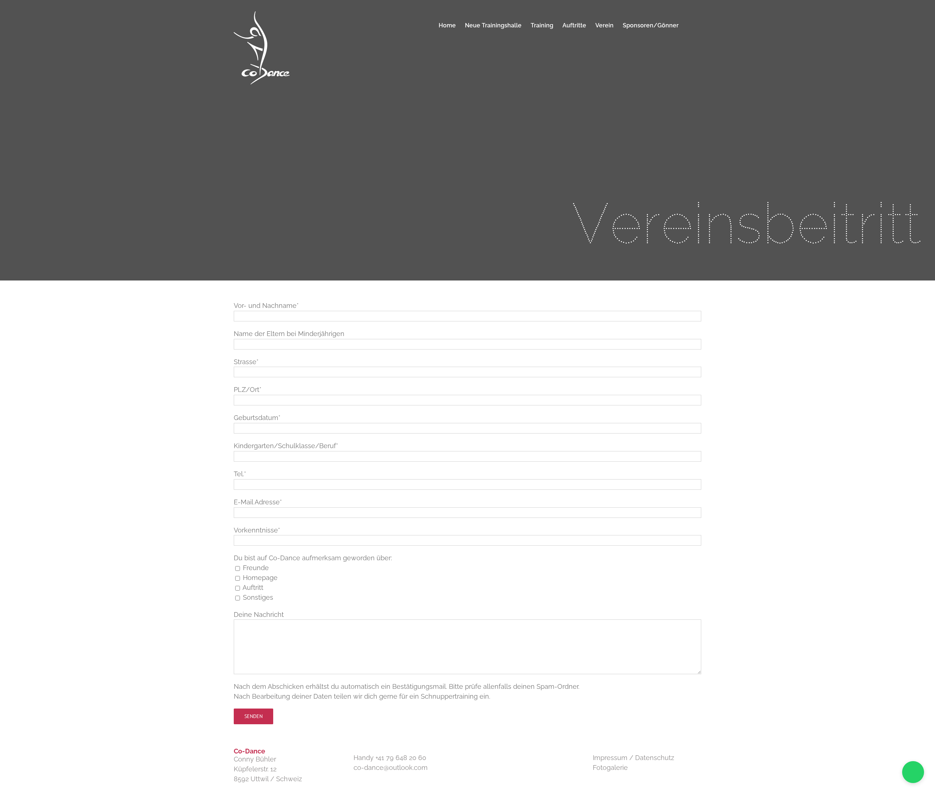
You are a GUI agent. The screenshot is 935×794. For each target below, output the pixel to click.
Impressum (610, 757)
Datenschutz (654, 757)
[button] (690, 25)
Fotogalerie (610, 767)
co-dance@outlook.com (391, 767)
